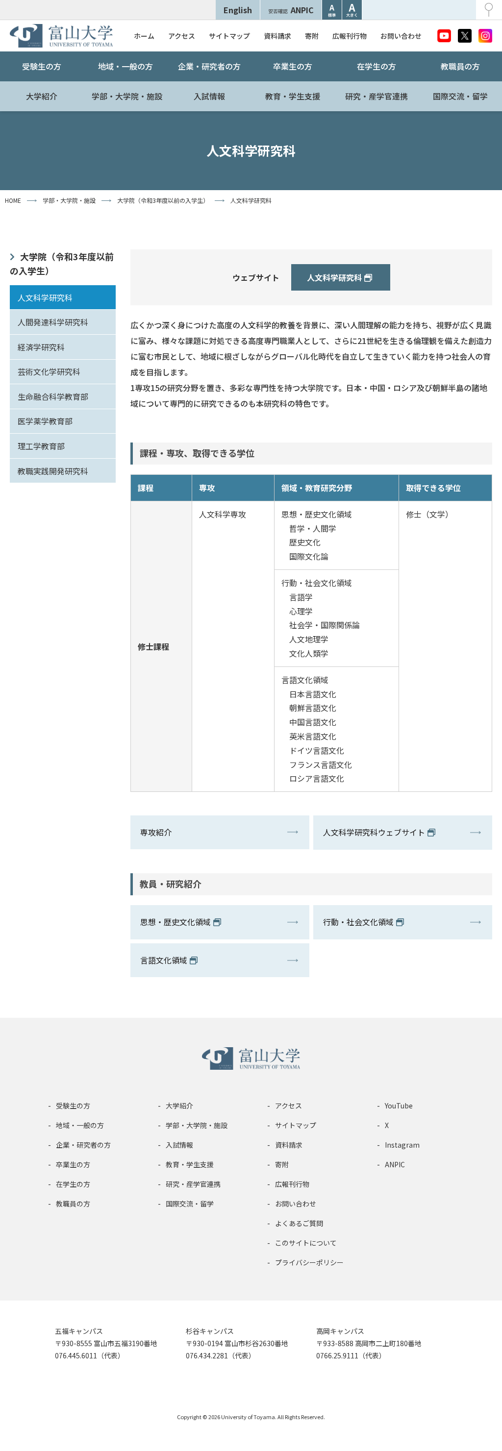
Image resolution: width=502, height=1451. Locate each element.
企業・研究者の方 (209, 66)
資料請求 (277, 36)
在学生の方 (376, 66)
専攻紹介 (156, 832)
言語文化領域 (163, 960)
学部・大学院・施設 (127, 96)
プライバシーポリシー (309, 1262)
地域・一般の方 (125, 66)
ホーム (144, 36)
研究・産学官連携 (376, 96)
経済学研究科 (41, 347)
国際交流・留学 (460, 96)
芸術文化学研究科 (49, 371)
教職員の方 (460, 66)
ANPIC (291, 10)
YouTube (399, 1105)
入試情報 (209, 96)
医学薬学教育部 (45, 421)
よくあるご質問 (299, 1223)
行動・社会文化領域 (358, 922)
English (238, 10)
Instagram (402, 1145)
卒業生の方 (292, 66)
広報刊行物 (349, 36)
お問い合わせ (401, 36)
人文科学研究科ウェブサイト (374, 832)
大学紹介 (41, 96)
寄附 (312, 36)
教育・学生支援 (292, 96)
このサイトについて (306, 1243)
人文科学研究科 (45, 297)
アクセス (181, 36)
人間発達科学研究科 (53, 322)
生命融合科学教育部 (53, 396)
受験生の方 (41, 66)
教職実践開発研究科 (53, 471)
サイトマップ (229, 36)
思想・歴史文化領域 (175, 922)
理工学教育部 (41, 446)
